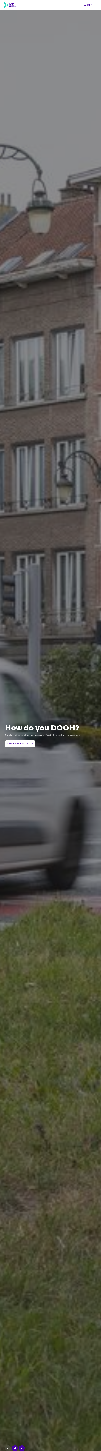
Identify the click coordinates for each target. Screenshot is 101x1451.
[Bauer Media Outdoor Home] (10, 5)
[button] (88, 5)
